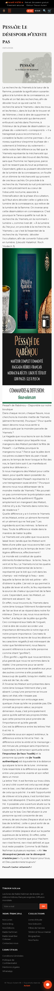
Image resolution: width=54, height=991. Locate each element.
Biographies (34, 936)
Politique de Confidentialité (9, 961)
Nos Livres (7, 919)
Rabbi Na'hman (9, 932)
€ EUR (37, 11)
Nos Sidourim (34, 924)
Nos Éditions (8, 928)
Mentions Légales (11, 967)
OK (43, 906)
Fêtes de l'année (36, 928)
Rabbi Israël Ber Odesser (10, 937)
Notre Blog (7, 924)
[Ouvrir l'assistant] (48, 984)
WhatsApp (7, 971)
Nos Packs (33, 940)
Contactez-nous (10, 943)
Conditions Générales (12, 956)
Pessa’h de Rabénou (14, 405)
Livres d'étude (35, 919)
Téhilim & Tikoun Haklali (39, 932)
